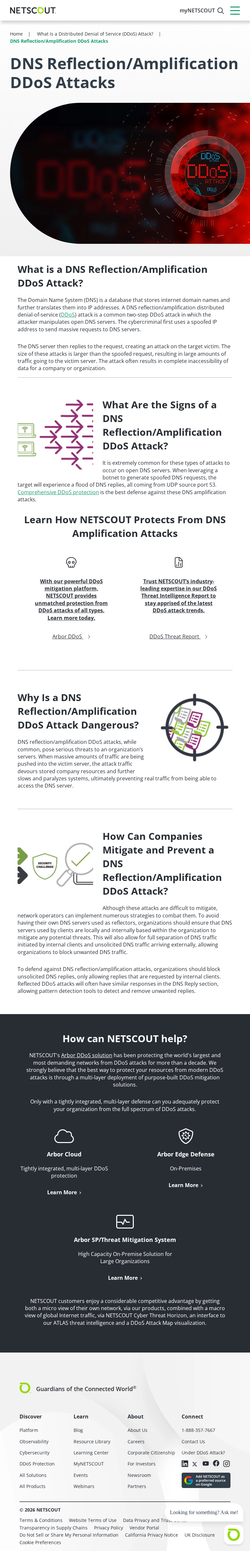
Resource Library (92, 1441)
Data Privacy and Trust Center (155, 1520)
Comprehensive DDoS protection (58, 492)
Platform (29, 1430)
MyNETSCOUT (89, 1464)
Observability (34, 1441)
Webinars (84, 1486)
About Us (137, 1430)
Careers (136, 1441)
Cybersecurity (34, 1452)
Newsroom (139, 1475)
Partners (137, 1486)
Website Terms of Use (93, 1520)
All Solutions (33, 1475)
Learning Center (91, 1452)
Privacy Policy (108, 1528)
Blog (78, 1430)
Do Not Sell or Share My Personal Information (69, 1535)
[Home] (33, 10)
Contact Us (193, 1441)
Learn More (62, 1192)
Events (81, 1475)
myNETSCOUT (197, 10)
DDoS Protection (37, 1464)
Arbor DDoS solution (86, 1055)
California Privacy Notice (151, 1535)
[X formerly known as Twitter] (195, 1463)
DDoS (68, 314)
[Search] (220, 11)
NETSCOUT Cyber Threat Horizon (146, 1315)
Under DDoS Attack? (203, 1452)
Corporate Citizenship (151, 1452)
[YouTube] (205, 1463)
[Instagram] (226, 1464)
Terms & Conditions (41, 1520)
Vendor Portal (144, 1528)
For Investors (142, 1464)
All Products (33, 1486)
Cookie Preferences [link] (40, 1542)
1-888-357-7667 (198, 1430)
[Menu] (235, 10)
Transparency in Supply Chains (54, 1528)
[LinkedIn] (185, 1464)
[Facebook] (216, 1463)
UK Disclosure (200, 1535)
